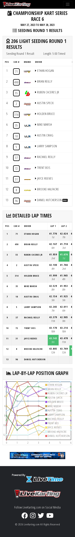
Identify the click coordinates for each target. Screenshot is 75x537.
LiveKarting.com (32, 524)
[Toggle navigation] (67, 4)
